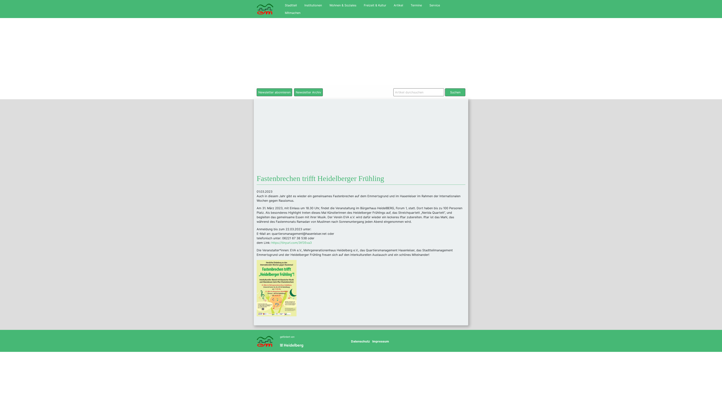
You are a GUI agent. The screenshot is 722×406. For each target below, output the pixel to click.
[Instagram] (449, 342)
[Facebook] (428, 342)
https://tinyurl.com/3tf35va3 (291, 243)
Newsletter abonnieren (274, 92)
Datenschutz (360, 341)
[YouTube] (439, 342)
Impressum (380, 341)
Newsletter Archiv (308, 92)
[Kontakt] (460, 342)
